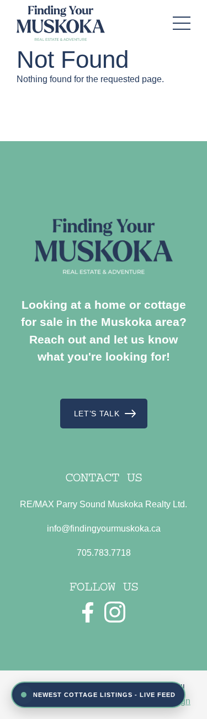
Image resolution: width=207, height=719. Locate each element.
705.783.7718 (104, 552)
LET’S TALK (97, 413)
